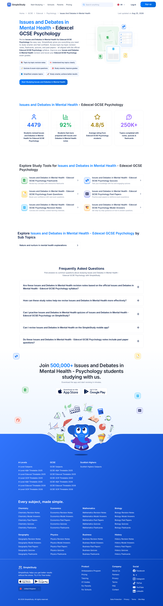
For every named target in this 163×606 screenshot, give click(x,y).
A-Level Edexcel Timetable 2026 (32, 485)
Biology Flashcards (123, 528)
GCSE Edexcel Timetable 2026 (63, 485)
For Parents (86, 586)
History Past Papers (123, 546)
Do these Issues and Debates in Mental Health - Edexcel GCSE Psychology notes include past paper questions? (75, 341)
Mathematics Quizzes (91, 524)
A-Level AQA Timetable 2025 (30, 470)
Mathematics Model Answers (95, 516)
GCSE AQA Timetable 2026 (61, 482)
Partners (115, 574)
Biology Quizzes (121, 524)
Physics (54, 535)
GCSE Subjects (56, 467)
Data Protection (116, 599)
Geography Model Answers (29, 543)
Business (87, 535)
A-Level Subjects (25, 467)
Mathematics (89, 508)
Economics (55, 508)
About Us (116, 571)
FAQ (114, 586)
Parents (60, 5)
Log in (133, 5)
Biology (118, 508)
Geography (23, 535)
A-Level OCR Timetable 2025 (30, 478)
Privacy (115, 578)
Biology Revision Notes (124, 512)
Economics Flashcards (59, 528)
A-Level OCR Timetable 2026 (30, 489)
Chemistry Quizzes (26, 524)
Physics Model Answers (60, 543)
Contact (115, 589)
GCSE (30, 13)
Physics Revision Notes (60, 539)
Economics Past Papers (60, 520)
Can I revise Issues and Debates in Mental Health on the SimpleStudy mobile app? (66, 327)
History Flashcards (122, 554)
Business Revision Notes (93, 539)
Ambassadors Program (91, 571)
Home (21, 13)
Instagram (140, 579)
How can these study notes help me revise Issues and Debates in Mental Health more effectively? (75, 300)
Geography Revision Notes (29, 539)
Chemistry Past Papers (27, 520)
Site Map (141, 599)
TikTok (139, 583)
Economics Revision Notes (61, 512)
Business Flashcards (91, 554)
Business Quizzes (90, 550)
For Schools (86, 589)
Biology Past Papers (123, 520)
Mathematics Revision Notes (94, 512)
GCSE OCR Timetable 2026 (61, 489)
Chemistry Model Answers (29, 516)
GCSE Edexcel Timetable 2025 (63, 474)
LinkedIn (139, 591)
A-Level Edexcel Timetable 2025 (32, 474)
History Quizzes (121, 550)
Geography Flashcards (27, 554)
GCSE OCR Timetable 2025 (61, 478)
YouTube (140, 587)
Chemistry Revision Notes (29, 512)
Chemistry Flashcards (27, 528)
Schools (50, 5)
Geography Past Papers (28, 546)
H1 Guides (86, 582)
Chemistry (23, 508)
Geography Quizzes (26, 550)
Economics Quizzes (58, 524)
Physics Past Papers (58, 546)
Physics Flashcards (58, 554)
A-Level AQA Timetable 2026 (30, 482)
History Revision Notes (124, 539)
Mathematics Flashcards (93, 528)
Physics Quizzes (57, 550)
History (118, 535)
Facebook (140, 571)
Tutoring (85, 578)
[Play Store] (94, 391)
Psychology (51, 13)
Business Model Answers (93, 543)
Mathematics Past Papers (93, 520)
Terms (114, 582)
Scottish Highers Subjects (91, 467)
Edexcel (39, 13)
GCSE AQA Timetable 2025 (61, 470)
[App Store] (68, 391)
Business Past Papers (91, 546)
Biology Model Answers (125, 516)
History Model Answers (124, 543)
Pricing (69, 5)
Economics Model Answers (61, 516)
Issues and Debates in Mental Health (75, 13)
